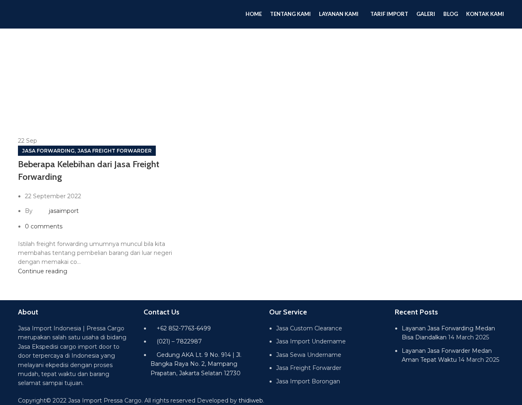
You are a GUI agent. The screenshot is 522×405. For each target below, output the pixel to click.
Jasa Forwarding (48, 151)
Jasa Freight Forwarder (114, 151)
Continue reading (42, 271)
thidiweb (251, 400)
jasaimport (64, 211)
